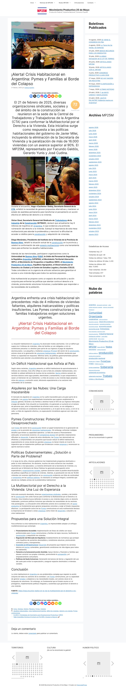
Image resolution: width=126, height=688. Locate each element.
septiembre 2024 (95, 200)
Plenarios (32, 609)
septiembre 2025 (95, 162)
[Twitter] (38, 96)
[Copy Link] (56, 96)
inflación (14, 402)
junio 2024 (93, 209)
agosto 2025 (93, 165)
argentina (92, 305)
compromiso (17, 478)
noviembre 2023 (95, 228)
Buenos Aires (17, 242)
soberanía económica (97, 373)
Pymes (54, 351)
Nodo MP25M (101, 347)
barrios (27, 547)
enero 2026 (93, 149)
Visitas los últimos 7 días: (98, 258)
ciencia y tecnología (108, 307)
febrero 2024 (94, 222)
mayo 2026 (93, 137)
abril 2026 (92, 140)
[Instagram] (42, 96)
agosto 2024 (93, 203)
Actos (15, 609)
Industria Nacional (106, 334)
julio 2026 (92, 131)
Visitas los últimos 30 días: (99, 261)
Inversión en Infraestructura (27, 545)
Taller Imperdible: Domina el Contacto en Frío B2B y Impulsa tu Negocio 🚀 (36, 617)
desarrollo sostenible (94, 324)
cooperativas (93, 319)
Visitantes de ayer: (96, 255)
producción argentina (94, 356)
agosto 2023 (93, 234)
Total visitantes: (95, 270)
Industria (15, 223)
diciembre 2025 (94, 153)
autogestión (62, 554)
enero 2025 (93, 187)
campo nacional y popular (95, 307)
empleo (14, 430)
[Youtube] (49, 96)
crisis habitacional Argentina (37, 611)
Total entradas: (95, 273)
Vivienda (43, 609)
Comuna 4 (91, 309)
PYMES (91, 364)
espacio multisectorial (49, 245)
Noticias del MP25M (46, 3)
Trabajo (107, 376)
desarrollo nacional (93, 322)
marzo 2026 (93, 143)
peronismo (92, 349)
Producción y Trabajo (94, 361)
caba (109, 305)
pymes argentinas (94, 367)
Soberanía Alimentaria (94, 370)
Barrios (58, 373)
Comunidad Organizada (95, 314)
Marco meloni (101, 338)
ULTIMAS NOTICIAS (107, 89)
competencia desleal (47, 435)
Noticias (20, 609)
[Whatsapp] (60, 96)
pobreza (21, 380)
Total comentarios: (96, 276)
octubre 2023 (94, 231)
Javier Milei (104, 336)
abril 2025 (92, 178)
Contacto (90, 3)
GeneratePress (82, 685)
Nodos (109, 346)
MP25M (92, 346)
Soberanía (106, 367)
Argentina (37, 226)
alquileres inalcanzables (20, 611)
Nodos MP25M (63, 3)
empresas (47, 351)
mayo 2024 (93, 212)
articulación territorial (102, 305)
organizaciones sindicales (51, 494)
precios (25, 399)
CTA (13, 209)
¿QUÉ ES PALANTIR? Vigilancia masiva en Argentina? (101, 100)
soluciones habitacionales (46, 353)
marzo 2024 (93, 219)
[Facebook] (31, 96)
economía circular (93, 326)
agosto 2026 (93, 127)
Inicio (32, 3)
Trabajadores (61, 220)
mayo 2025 (93, 175)
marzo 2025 (93, 181)
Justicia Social (93, 338)
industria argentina (93, 334)
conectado (32, 633)
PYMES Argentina (99, 364)
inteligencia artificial (94, 336)
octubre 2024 (94, 197)
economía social (94, 329)
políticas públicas (33, 478)
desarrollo (24, 437)
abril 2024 (92, 216)
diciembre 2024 (95, 190)
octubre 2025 (94, 159)
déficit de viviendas (53, 611)
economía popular (105, 326)
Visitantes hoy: (94, 252)
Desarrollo (42, 545)
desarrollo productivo (106, 322)
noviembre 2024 (95, 193)
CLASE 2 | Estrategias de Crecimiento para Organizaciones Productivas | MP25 (38, 615)
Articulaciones (79, 3)
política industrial (101, 349)
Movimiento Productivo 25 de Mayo (69, 9)
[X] (34, 96)
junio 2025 (93, 171)
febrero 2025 (94, 184)
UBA (40, 256)
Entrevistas (104, 329)
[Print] (52, 96)
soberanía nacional (95, 376)
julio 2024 (92, 206)
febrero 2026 (94, 146)
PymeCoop (106, 361)
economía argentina (105, 324)
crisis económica (103, 319)
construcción (40, 234)
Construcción (31, 223)
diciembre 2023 (95, 225)
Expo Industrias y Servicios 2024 (97, 331)
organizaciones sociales (31, 470)
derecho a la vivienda (66, 611)
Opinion (26, 609)
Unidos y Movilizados (96, 379)
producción (106, 352)
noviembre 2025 (95, 156)
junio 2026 (93, 134)
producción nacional (97, 358)
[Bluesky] (45, 96)
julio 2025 (92, 168)
